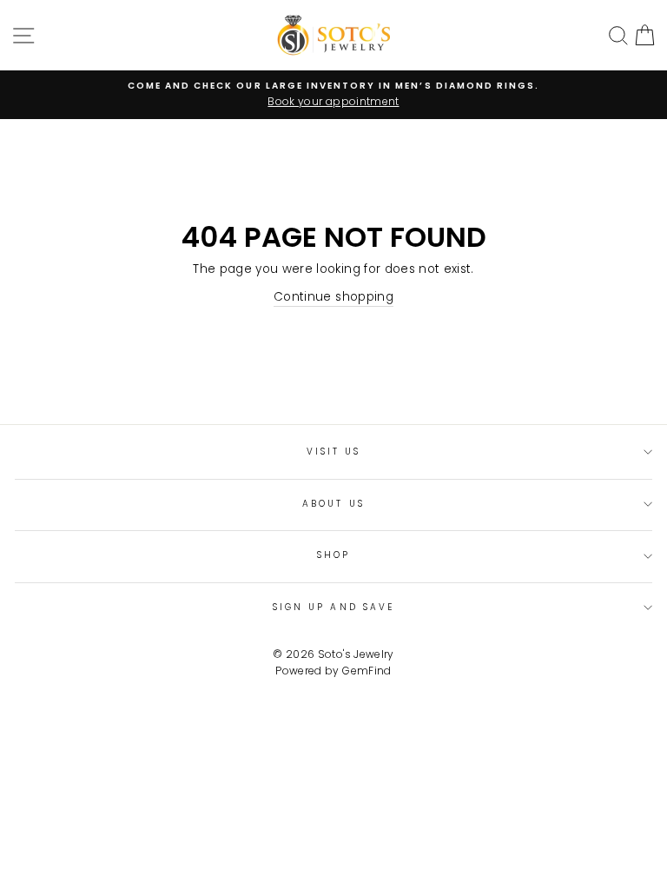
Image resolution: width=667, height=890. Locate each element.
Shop (333, 554)
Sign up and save (333, 607)
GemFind (366, 670)
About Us (333, 503)
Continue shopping (333, 297)
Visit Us (333, 451)
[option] (333, 94)
